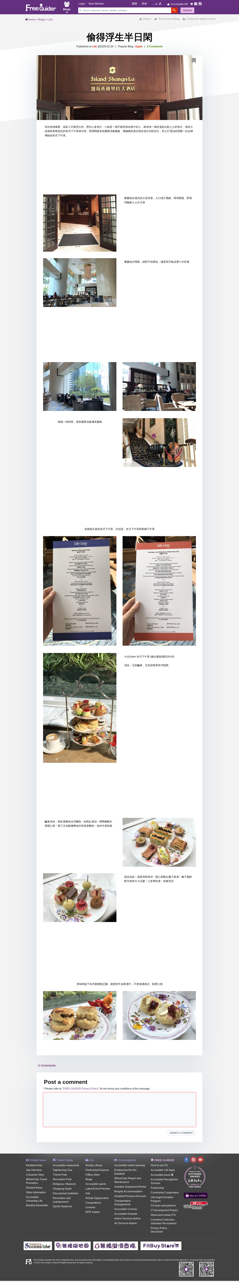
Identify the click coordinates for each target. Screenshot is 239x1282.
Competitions (93, 1202)
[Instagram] (200, 4)
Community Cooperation (165, 1192)
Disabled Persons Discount (130, 1196)
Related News (34, 1187)
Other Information (36, 1192)
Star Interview (34, 1170)
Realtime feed (34, 1165)
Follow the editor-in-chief (200, 19)
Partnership (157, 1187)
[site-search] (174, 10)
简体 (144, 3)
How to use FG (159, 1165)
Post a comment (65, 1082)
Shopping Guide (62, 1188)
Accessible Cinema (125, 1209)
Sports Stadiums (62, 1206)
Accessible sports (96, 1184)
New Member (96, 3)
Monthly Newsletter (37, 1205)
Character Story (35, 1174)
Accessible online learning (129, 1165)
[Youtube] (200, 1160)
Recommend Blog (168, 19)
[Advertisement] (119, 167)
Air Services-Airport (125, 1223)
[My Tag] (195, 61)
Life (50, 19)
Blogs (42, 19)
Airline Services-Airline (127, 1218)
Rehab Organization (97, 1198)
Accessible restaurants (66, 1165)
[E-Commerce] (191, 4)
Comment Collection (162, 1219)
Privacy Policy (159, 1228)
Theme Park (60, 1174)
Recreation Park (62, 1179)
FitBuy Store (93, 1174)
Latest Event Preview (98, 1188)
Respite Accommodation (128, 1191)
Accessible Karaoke (125, 1213)
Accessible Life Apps (163, 1170)
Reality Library (94, 1165)
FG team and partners (163, 1205)
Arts (88, 1193)
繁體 (134, 3)
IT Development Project (164, 1210)
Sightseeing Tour (62, 1170)
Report (146, 19)
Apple (138, 46)
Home (31, 19)
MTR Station (93, 1212)
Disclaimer (157, 1231)
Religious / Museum (64, 1184)
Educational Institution (65, 1193)
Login (82, 3)
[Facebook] (196, 4)
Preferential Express (97, 1170)
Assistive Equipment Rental (130, 1186)
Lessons (90, 1207)
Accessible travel (161, 1175)
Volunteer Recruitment (163, 1223)
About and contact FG (163, 1215)
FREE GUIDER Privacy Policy (80, 1088)
